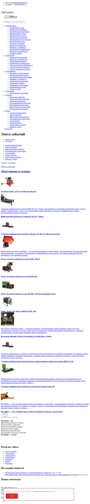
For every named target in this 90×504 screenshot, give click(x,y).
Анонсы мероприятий (18, 113)
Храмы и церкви (16, 53)
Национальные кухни (18, 36)
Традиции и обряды (17, 83)
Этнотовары (9, 91)
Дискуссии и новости (18, 125)
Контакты (9, 129)
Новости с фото (15, 127)
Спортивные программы (19, 85)
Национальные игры (17, 42)
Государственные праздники (20, 103)
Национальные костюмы (19, 93)
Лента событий (15, 115)
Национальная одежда (18, 34)
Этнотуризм (9, 55)
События (8, 95)
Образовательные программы (21, 77)
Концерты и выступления (19, 73)
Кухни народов (15, 123)
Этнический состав (17, 28)
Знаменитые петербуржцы (19, 63)
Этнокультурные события (19, 99)
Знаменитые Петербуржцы (20, 49)
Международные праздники (20, 107)
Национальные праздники (19, 32)
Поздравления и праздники (20, 119)
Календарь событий (17, 97)
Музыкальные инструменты (20, 40)
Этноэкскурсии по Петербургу (21, 65)
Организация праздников (19, 75)
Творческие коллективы (19, 38)
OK (12, 496)
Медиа (7, 111)
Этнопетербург (11, 26)
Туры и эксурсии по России (20, 69)
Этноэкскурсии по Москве (20, 67)
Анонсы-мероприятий (13, 145)
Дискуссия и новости (13, 157)
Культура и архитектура (18, 51)
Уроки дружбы (15, 89)
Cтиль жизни (15, 121)
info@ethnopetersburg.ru (19, 3)
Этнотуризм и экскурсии (19, 81)
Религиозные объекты (18, 61)
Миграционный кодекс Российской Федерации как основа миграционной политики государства (41, 475)
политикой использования (40, 491)
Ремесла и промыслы (17, 45)
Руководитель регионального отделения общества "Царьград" (28, 473)
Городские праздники (18, 101)
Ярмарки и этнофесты (18, 47)
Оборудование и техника (15, 171)
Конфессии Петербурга (18, 30)
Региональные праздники (19, 105)
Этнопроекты (10, 71)
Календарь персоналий (18, 57)
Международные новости (19, 117)
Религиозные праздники (19, 109)
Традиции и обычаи (17, 43)
